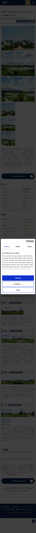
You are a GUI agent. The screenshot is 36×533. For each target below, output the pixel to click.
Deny (18, 290)
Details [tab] (18, 246)
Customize (16, 284)
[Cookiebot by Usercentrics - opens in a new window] (26, 241)
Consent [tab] (6, 246)
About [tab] (30, 246)
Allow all (18, 278)
